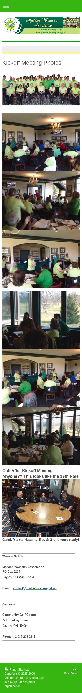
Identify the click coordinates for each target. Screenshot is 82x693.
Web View (70, 673)
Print (13, 669)
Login (73, 669)
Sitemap (23, 669)
